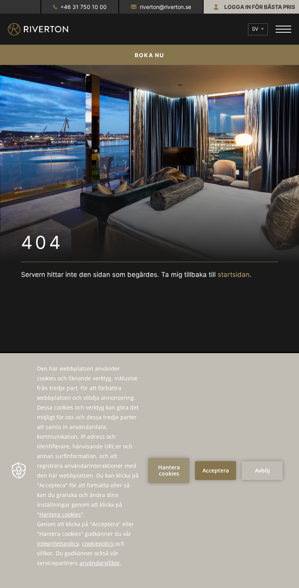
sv (255, 29)
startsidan (234, 274)
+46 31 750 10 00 (83, 7)
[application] (149, 470)
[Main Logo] (45, 29)
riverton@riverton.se (165, 7)
